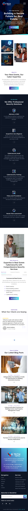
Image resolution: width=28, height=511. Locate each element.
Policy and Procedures (20, 486)
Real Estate (3, 272)
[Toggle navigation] (24, 3)
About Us (3, 479)
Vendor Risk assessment (20, 488)
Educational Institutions (6, 274)
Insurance (25, 274)
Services (3, 481)
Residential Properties (15, 272)
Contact (3, 487)
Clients (2, 483)
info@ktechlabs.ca (18, 464)
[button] (14, 339)
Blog (2, 485)
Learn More (14, 88)
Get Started (13, 27)
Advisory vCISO (18, 477)
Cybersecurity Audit (19, 481)
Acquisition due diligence (20, 479)
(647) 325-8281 (8, 464)
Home (2, 477)
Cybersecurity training (20, 484)
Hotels (25, 272)
